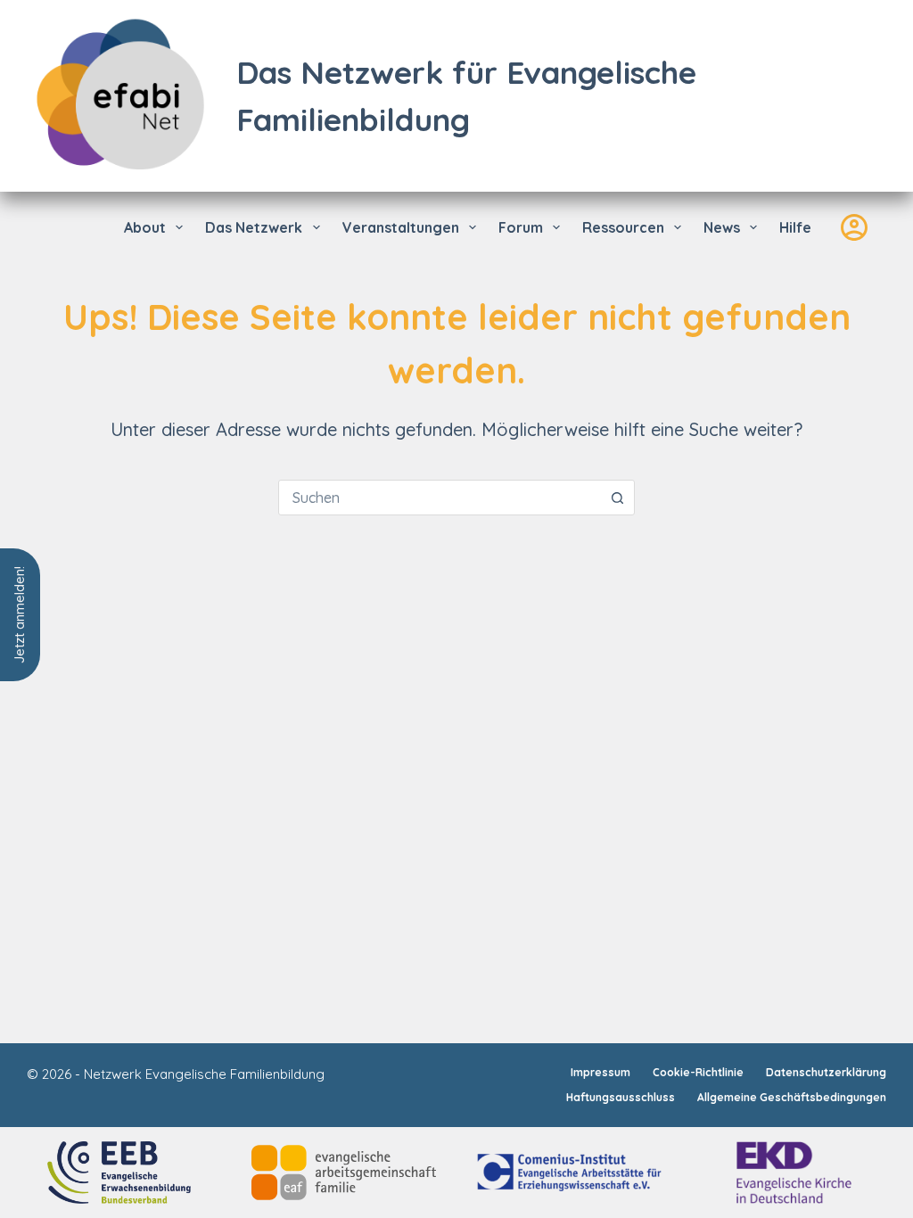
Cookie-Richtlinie (698, 1072)
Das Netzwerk (253, 227)
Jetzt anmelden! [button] (19, 614)
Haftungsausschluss (620, 1097)
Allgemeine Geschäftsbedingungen (791, 1097)
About (145, 227)
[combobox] (439, 497)
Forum (520, 227)
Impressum (600, 1072)
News (721, 227)
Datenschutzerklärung (826, 1072)
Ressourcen (623, 227)
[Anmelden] (854, 227)
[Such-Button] (617, 497)
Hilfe (795, 227)
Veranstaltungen (400, 227)
